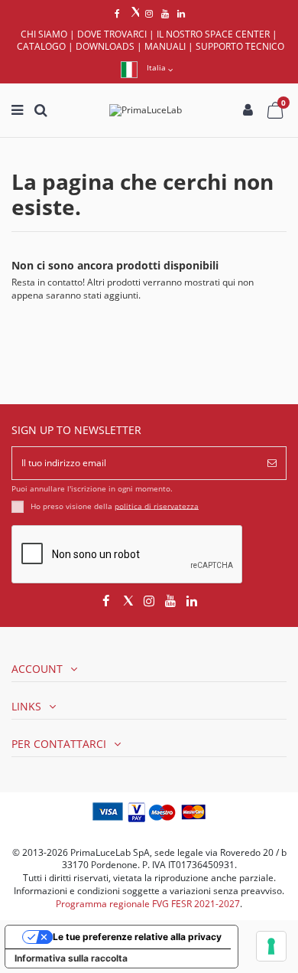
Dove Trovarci (112, 34)
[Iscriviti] (272, 463)
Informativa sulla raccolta (71, 958)
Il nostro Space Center (213, 34)
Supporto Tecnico (240, 46)
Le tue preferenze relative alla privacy (137, 936)
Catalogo (41, 46)
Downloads (105, 46)
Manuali (165, 46)
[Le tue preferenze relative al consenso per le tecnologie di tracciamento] (271, 946)
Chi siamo (44, 34)
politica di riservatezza (157, 506)
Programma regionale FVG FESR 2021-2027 (148, 903)
